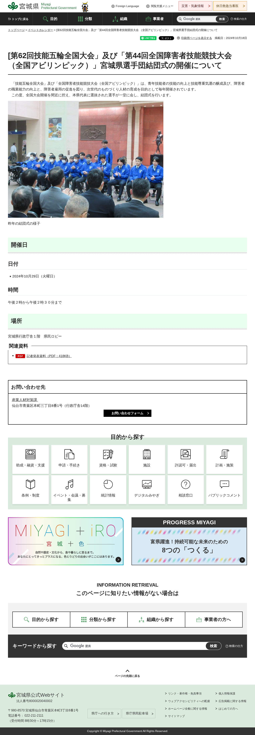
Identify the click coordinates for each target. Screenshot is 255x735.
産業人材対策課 (25, 400)
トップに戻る (20, 19)
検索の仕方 (240, 18)
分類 (88, 19)
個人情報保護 (227, 693)
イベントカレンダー (40, 30)
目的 (53, 19)
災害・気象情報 (192, 6)
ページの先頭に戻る (127, 675)
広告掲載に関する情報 (232, 701)
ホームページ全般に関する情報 (187, 708)
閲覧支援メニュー (162, 6)
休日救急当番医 (227, 6)
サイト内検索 (180, 19)
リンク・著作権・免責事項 (185, 693)
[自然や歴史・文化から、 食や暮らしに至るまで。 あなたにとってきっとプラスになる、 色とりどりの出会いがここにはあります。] (66, 554)
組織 (123, 19)
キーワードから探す (35, 646)
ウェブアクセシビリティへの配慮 (189, 701)
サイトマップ (176, 716)
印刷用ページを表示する (196, 38)
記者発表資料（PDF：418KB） (49, 356)
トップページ (16, 30)
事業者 (158, 19)
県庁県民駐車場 (137, 713)
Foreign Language (127, 6)
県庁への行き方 (102, 713)
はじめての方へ (228, 708)
